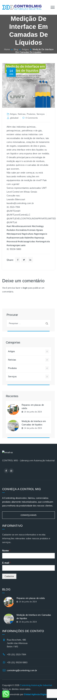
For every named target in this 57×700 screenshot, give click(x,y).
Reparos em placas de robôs (33, 406)
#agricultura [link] (27, 234)
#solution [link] (11, 230)
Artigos (13, 114)
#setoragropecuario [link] (16, 245)
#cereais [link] (31, 230)
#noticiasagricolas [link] (26, 241)
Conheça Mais (28, 515)
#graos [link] (39, 230)
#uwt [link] (9, 226)
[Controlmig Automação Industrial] (22, 7)
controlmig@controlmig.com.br (22, 670)
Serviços (41, 114)
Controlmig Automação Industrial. (36, 685)
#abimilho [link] (29, 237)
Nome (6, 550)
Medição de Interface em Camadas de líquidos (34, 423)
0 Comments (32, 118)
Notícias (22, 114)
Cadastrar (9, 576)
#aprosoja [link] (39, 237)
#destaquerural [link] (14, 234)
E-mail (6, 563)
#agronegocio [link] (40, 234)
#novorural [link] (12, 241)
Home (6, 49)
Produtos (31, 114)
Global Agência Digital (35, 694)
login (25, 288)
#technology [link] (38, 226)
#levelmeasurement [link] (21, 226)
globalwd (14, 118)
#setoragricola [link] (43, 241)
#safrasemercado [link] (15, 237)
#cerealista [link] (21, 230)
